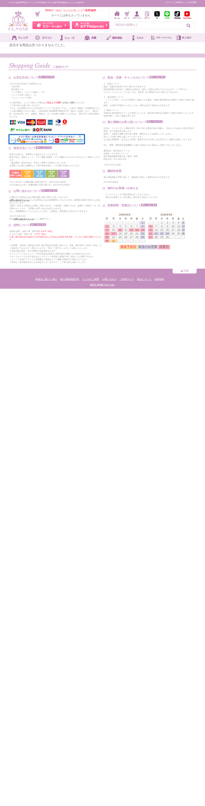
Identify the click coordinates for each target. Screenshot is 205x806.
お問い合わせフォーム (19, 200)
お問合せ (180, 2)
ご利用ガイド (127, 279)
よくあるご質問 (90, 279)
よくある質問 (191, 2)
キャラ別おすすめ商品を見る (90, 25)
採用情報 (159, 279)
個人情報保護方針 (69, 279)
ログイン (169, 2)
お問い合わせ (109, 279)
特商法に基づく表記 (46, 279)
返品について (144, 279)
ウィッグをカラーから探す (51, 25)
